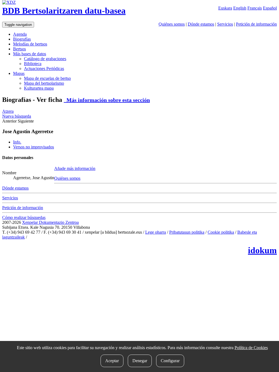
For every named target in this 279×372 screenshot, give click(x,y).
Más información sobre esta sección (107, 100)
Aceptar (112, 360)
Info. (17, 142)
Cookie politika (221, 232)
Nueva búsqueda (16, 116)
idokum (262, 250)
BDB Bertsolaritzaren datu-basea (64, 11)
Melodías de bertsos (30, 44)
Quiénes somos (172, 24)
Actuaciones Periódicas (44, 68)
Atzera (8, 111)
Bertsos (19, 49)
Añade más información (74, 168)
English (239, 8)
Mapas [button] (19, 73)
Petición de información (256, 24)
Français (254, 8)
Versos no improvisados (33, 147)
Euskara (225, 8)
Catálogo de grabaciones (45, 58)
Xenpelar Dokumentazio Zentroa (50, 222)
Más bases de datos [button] (29, 53)
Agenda (20, 34)
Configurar (170, 360)
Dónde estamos (201, 24)
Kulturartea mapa (39, 88)
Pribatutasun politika (186, 232)
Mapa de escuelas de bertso (47, 78)
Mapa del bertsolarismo (44, 83)
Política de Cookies (251, 347)
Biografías (22, 39)
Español (270, 8)
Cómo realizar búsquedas (24, 217)
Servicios (225, 24)
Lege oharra (155, 232)
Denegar (139, 360)
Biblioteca (32, 63)
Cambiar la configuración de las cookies (62, 237)
